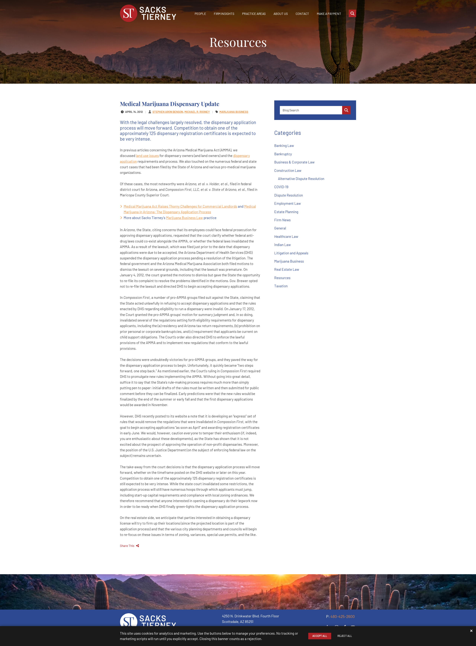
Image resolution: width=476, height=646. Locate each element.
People (200, 13)
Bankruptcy (283, 154)
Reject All (344, 635)
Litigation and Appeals (291, 253)
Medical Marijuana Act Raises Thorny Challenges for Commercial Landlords (180, 206)
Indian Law (282, 244)
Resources (282, 278)
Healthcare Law (286, 236)
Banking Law (284, 145)
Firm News (282, 220)
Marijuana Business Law (184, 218)
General (280, 228)
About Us (281, 13)
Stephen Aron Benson (167, 111)
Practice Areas (254, 13)
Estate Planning (286, 212)
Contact (302, 13)
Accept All (319, 635)
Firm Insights (224, 13)
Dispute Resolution (288, 195)
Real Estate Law (286, 269)
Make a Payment (329, 13)
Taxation (281, 286)
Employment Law (287, 203)
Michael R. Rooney (197, 111)
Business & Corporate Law (294, 162)
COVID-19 (281, 187)
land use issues (147, 155)
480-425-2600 (342, 616)
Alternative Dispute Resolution (301, 178)
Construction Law (287, 170)
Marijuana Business (289, 261)
